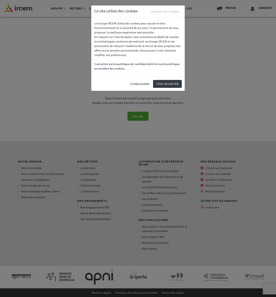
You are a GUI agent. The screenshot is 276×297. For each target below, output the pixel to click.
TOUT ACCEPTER (167, 84)
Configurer (140, 84)
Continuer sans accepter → (166, 11)
